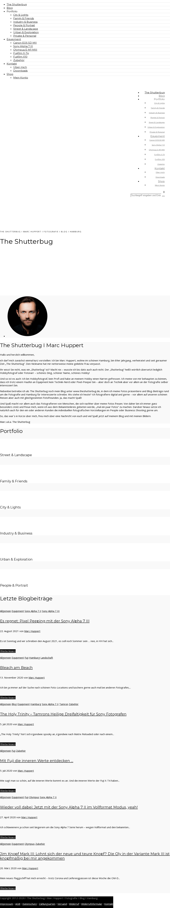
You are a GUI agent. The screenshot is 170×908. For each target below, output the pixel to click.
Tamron (63, 704)
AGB (17, 904)
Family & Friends (23, 18)
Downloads (20, 70)
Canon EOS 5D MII (25, 42)
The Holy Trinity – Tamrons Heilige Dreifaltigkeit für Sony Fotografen (63, 714)
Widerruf (74, 904)
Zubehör (18, 60)
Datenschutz (29, 904)
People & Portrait (24, 25)
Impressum (6, 904)
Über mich (20, 67)
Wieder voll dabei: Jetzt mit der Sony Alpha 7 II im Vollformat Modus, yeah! (69, 807)
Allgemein (5, 611)
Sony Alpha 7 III (23, 46)
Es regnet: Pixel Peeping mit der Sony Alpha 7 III (44, 621)
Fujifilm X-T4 (21, 53)
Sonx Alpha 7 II (33, 611)
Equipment (14, 39)
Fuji (26, 657)
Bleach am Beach (16, 667)
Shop (10, 74)
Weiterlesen (7, 651)
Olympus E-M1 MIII (25, 49)
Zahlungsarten (47, 904)
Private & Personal (24, 35)
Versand (62, 904)
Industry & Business (25, 21)
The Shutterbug (17, 4)
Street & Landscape (25, 28)
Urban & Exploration (26, 32)
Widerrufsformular (91, 904)
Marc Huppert (32, 631)
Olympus (34, 797)
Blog (10, 7)
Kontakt (12, 63)
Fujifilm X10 (20, 56)
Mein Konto (20, 77)
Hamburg (34, 657)
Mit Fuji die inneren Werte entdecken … (36, 760)
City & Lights (20, 14)
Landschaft (47, 657)
